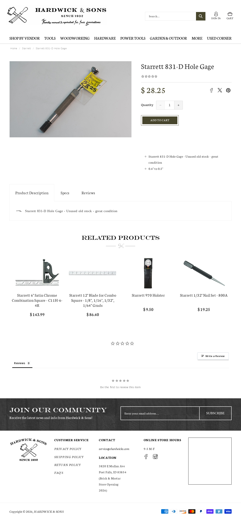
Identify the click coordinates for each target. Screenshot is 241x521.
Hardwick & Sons (49, 511)
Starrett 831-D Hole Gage (51, 48)
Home (13, 48)
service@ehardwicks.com (114, 448)
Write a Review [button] (215, 356)
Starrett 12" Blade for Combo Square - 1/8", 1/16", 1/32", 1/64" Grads (92, 300)
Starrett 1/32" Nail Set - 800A (204, 295)
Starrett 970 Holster (148, 295)
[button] (230, 16)
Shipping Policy (69, 456)
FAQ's (58, 472)
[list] (120, 288)
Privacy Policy (68, 448)
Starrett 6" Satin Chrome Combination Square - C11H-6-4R (37, 300)
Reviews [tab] (19, 363)
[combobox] (175, 16)
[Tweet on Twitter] (220, 90)
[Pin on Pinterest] (228, 90)
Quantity (147, 104)
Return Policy (67, 464)
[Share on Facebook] (211, 90)
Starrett (26, 48)
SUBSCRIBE (215, 413)
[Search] (200, 16)
